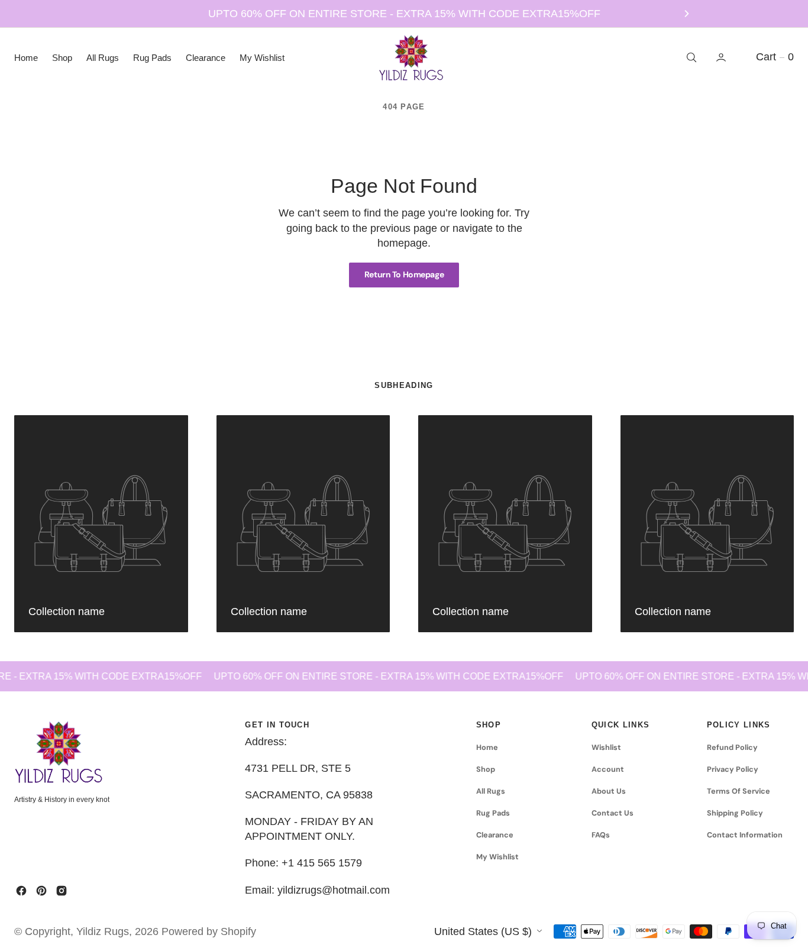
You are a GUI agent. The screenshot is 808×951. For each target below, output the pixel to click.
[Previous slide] (121, 14)
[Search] (690, 57)
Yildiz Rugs (102, 931)
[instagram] (61, 891)
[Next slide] (687, 14)
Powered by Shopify (208, 931)
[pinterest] (41, 891)
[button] (722, 57)
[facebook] (21, 891)
